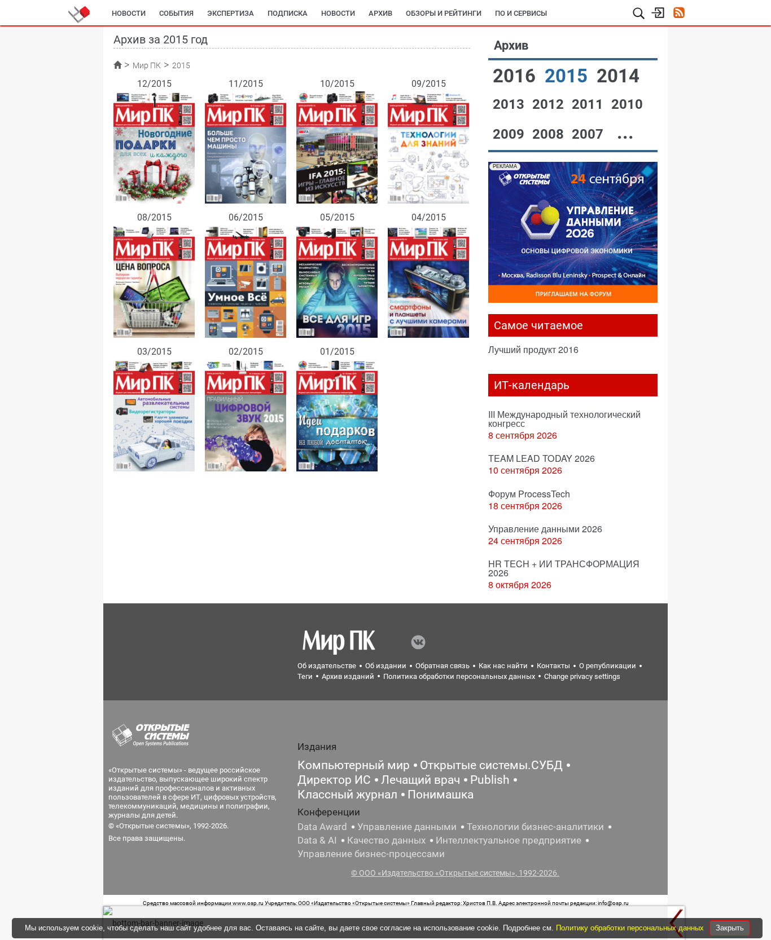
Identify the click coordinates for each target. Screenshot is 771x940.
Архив (380, 13)
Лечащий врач (420, 780)
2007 (589, 134)
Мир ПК (147, 65)
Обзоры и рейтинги (443, 13)
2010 (627, 104)
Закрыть (730, 928)
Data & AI (317, 840)
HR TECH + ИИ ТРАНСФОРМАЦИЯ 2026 (563, 568)
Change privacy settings (582, 676)
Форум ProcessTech (529, 493)
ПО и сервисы (521, 13)
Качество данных (386, 840)
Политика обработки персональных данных (459, 676)
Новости (129, 13)
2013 (510, 104)
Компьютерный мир (353, 765)
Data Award (322, 826)
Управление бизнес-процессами (371, 853)
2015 (568, 76)
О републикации (607, 665)
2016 (516, 76)
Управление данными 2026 (545, 528)
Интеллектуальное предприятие (508, 840)
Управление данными (407, 826)
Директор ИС (334, 780)
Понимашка (441, 794)
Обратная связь (442, 665)
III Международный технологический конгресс (564, 419)
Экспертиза (230, 13)
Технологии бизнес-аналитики (535, 826)
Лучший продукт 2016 (533, 349)
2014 (618, 76)
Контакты (553, 665)
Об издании (385, 665)
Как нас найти (503, 665)
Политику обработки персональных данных (631, 928)
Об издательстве (326, 665)
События (176, 13)
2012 (549, 104)
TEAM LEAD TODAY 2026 (541, 458)
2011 (589, 104)
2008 (549, 134)
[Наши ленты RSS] (679, 14)
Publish (490, 780)
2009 (510, 134)
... (625, 132)
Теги (305, 676)
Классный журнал (347, 794)
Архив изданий (348, 676)
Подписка (288, 13)
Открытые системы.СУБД (491, 765)
